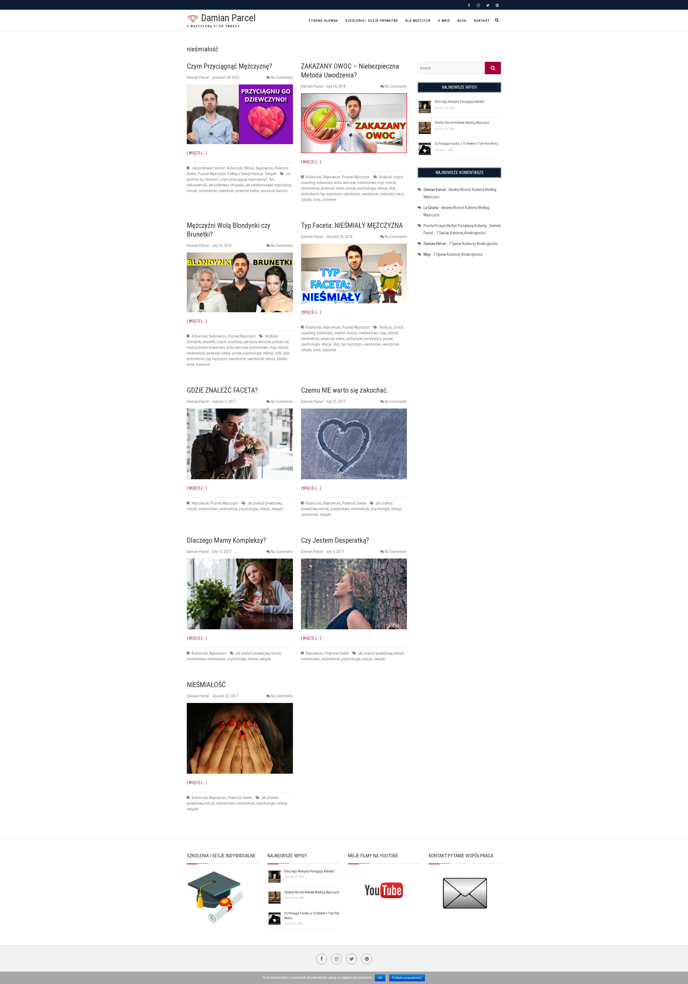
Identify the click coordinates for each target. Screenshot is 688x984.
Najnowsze (264, 168)
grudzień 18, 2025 (225, 77)
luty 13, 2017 (221, 551)
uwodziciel (370, 194)
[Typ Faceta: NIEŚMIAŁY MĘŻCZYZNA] (354, 273)
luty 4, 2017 (335, 551)
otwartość (226, 191)
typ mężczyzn (331, 194)
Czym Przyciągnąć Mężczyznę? (229, 66)
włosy (270, 359)
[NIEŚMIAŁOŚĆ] (240, 738)
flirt (271, 179)
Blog (462, 21)
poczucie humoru (274, 191)
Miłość (249, 168)
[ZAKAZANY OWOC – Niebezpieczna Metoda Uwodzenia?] (354, 123)
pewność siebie (247, 191)
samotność (309, 514)
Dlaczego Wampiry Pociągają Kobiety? (460, 102)
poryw (350, 188)
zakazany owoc (392, 194)
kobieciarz (325, 182)
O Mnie (444, 21)
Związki (271, 174)
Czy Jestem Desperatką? (335, 540)
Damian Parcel (228, 18)
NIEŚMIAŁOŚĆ (206, 685)
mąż (381, 182)
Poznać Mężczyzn (211, 174)
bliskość (385, 177)
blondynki (194, 342)
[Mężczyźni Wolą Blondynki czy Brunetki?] (240, 282)
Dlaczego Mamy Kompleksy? (226, 540)
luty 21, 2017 (336, 401)
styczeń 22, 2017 (225, 696)
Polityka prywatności (407, 978)
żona (317, 199)
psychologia (366, 188)
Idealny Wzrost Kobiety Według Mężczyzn (462, 123)
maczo (352, 333)
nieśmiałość (208, 191)
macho (339, 333)
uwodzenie (351, 194)
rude (278, 353)
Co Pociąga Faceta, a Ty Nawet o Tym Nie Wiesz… (467, 143)
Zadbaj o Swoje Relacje (245, 174)
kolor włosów (344, 182)
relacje (382, 188)
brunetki (209, 342)
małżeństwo (366, 182)
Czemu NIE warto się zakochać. (344, 390)
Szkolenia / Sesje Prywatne (371, 21)
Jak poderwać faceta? (208, 168)
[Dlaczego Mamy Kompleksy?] (240, 594)
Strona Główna (323, 21)
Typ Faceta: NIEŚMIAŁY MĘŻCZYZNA (352, 225)
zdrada (306, 199)
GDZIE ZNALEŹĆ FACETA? (222, 390)
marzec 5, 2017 (224, 401)
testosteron (310, 194)
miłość (192, 191)
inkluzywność (197, 185)
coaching (308, 182)
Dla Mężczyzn (418, 21)
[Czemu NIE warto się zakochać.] (354, 443)
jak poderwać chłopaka (226, 185)
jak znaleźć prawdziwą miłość (258, 653)
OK (380, 978)
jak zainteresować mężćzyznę (268, 185)
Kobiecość (235, 168)
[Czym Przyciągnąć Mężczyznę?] (240, 114)
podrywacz (373, 338)
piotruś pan (354, 338)
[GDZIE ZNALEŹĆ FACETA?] (240, 443)
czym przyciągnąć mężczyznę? (243, 179)
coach (398, 177)
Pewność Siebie (354, 503)
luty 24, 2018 (336, 86)
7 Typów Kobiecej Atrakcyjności (461, 232)
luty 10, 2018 (221, 245)
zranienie (329, 199)
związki (277, 509)
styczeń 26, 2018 (339, 237)
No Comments (282, 77)
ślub (392, 188)
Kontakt (482, 21)
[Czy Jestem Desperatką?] (354, 594)
